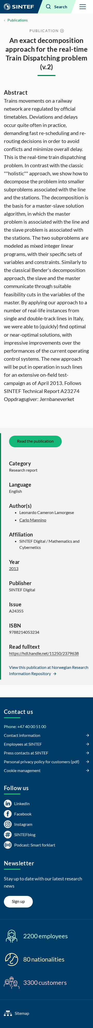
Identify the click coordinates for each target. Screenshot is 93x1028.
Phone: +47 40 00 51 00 (25, 726)
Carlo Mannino (32, 519)
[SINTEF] (19, 6)
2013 (13, 568)
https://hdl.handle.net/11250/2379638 (44, 653)
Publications (17, 20)
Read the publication (35, 441)
